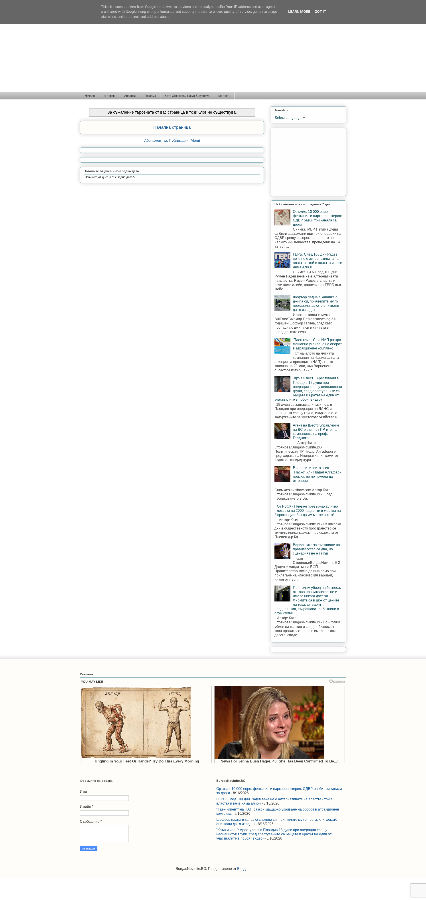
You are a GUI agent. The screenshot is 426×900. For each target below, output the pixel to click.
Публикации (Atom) (184, 140)
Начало (90, 95)
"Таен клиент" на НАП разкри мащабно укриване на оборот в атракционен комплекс (317, 344)
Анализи (130, 95)
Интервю (109, 95)
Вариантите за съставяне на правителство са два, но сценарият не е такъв (316, 549)
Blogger (243, 869)
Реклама (150, 95)
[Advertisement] (213, 59)
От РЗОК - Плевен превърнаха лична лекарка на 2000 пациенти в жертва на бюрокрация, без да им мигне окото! (307, 510)
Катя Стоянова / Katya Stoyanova (187, 95)
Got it (320, 12)
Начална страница (172, 127)
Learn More (299, 12)
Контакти (224, 95)
